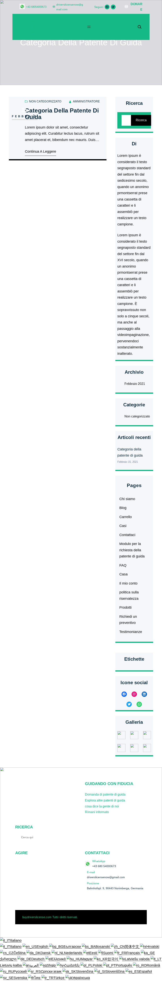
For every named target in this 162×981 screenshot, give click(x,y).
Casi (122, 526)
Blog (122, 508)
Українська (81, 978)
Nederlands (73, 953)
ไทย (37, 978)
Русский (20, 971)
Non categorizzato (45, 101)
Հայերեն (72, 965)
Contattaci (127, 535)
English (43, 947)
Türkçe (59, 978)
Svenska (20, 978)
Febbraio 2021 (134, 383)
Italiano (16, 940)
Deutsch (38, 959)
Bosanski (103, 947)
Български (72, 947)
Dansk (46, 953)
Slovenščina (115, 971)
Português (124, 965)
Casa (123, 574)
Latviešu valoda (138, 959)
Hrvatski (152, 947)
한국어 (113, 959)
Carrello (125, 517)
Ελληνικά (59, 959)
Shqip (52, 965)
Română (153, 965)
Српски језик (51, 971)
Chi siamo (127, 499)
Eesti (93, 953)
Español (145, 971)
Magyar (87, 959)
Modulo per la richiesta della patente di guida (132, 550)
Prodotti (125, 607)
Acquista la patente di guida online (37, 26)
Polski (98, 965)
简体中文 (132, 947)
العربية (34, 965)
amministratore (86, 101)
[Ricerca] (72, 837)
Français (133, 953)
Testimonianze (130, 632)
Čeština (19, 953)
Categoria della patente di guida (62, 113)
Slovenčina (85, 971)
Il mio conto (128, 583)
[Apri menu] (89, 27)
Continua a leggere (40, 151)
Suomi (108, 953)
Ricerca (141, 120)
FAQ (122, 565)
